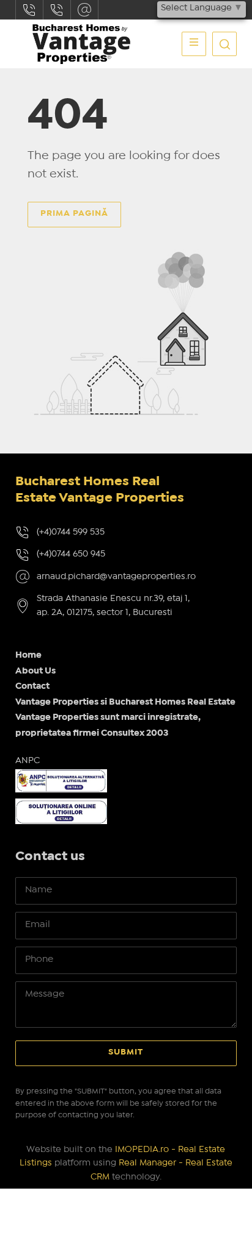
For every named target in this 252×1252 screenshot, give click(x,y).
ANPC (27, 760)
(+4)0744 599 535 (71, 532)
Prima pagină (74, 213)
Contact (32, 686)
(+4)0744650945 (56, 10)
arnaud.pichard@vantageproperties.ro (84, 10)
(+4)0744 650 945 (71, 554)
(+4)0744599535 (29, 10)
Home (28, 655)
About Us (35, 671)
